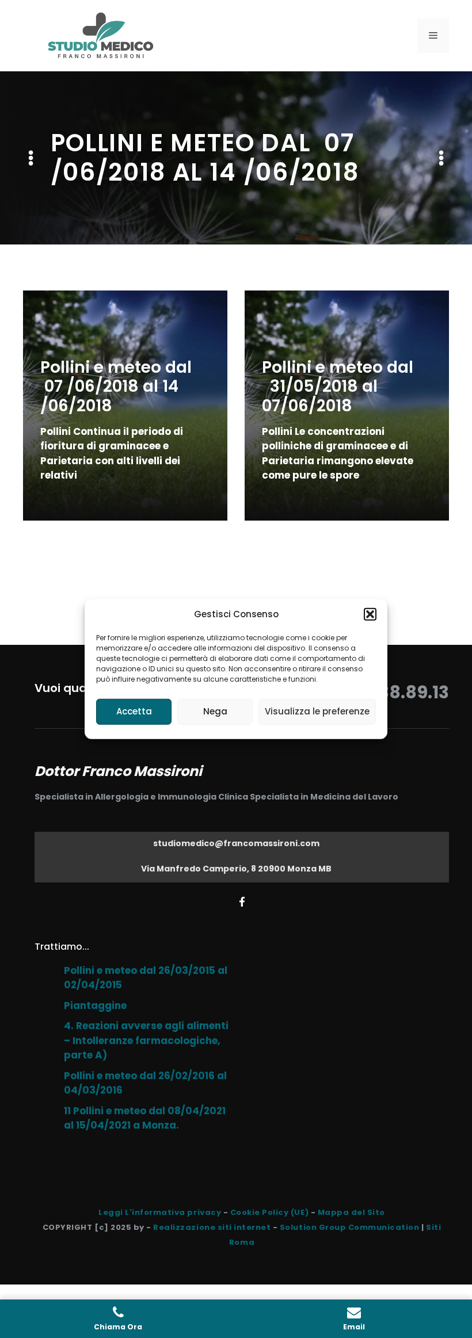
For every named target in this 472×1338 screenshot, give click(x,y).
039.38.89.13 (395, 692)
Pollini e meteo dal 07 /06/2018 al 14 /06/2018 (116, 386)
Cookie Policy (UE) (269, 1212)
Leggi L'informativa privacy (159, 1212)
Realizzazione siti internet (212, 1227)
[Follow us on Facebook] (242, 902)
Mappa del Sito (351, 1212)
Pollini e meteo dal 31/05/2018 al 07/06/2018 (337, 386)
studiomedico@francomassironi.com (236, 843)
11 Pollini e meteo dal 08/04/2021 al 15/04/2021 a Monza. (145, 1118)
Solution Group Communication (350, 1227)
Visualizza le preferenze (317, 711)
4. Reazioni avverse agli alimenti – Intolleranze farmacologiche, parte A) (146, 1040)
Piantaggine (95, 1005)
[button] (370, 614)
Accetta (134, 711)
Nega (215, 711)
